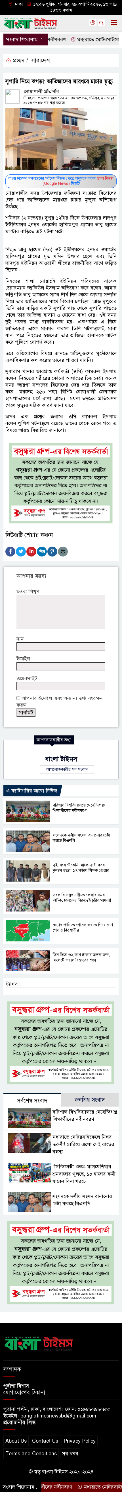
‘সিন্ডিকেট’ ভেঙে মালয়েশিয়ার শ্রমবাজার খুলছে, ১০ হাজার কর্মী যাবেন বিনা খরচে (83, 1174)
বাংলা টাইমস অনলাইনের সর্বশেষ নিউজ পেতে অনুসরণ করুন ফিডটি (61, 181)
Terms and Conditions (31, 1454)
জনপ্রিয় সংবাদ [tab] (90, 1099)
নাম (20, 639)
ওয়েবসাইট (26, 678)
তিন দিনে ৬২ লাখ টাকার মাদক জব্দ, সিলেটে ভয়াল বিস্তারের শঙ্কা (81, 957)
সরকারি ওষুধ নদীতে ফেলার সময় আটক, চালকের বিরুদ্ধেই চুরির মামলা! (82, 897)
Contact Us (45, 1441)
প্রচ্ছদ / (19, 60)
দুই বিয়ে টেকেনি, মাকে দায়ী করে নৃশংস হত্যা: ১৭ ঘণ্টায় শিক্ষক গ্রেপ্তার (81, 867)
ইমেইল (23, 659)
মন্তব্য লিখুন (27, 591)
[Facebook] (10, 552)
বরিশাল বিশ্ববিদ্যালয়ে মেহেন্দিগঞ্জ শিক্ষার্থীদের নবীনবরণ (79, 808)
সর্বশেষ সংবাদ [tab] (32, 1100)
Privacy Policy (80, 1441)
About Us (16, 1441)
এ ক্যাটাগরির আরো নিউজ (31, 791)
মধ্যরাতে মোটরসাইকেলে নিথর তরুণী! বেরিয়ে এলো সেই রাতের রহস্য (83, 1144)
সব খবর (70, 1454)
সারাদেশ (40, 60)
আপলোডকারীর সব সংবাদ (67, 769)
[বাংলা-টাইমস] (38, 1343)
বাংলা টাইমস (61, 759)
